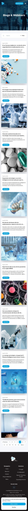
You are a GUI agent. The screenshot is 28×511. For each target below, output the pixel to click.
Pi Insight (21, 469)
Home (7, 468)
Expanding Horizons (21, 479)
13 (18, 444)
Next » (22, 444)
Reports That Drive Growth (21, 476)
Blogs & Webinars (7, 476)
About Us (7, 471)
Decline (14, 507)
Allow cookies (14, 504)
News (7, 479)
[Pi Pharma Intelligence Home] (3, 3)
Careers (7, 474)
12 (15, 444)
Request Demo (19, 3)
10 (9, 444)
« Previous (4, 442)
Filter (23, 35)
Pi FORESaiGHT (21, 472)
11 (12, 444)
